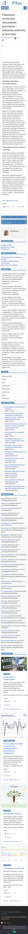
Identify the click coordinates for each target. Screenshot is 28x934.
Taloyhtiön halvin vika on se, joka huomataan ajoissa (14, 459)
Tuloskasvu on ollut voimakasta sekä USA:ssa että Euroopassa (13, 336)
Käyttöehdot (16, 912)
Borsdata (3, 259)
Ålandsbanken (5, 535)
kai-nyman (19, 37)
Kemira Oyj (4, 596)
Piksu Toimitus (14, 780)
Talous (4, 395)
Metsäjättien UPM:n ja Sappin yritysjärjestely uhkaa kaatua (13, 446)
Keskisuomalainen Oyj (7, 626)
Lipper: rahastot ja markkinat (9, 265)
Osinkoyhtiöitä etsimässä (12, 814)
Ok (14, 931)
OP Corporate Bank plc (7, 591)
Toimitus (9, 912)
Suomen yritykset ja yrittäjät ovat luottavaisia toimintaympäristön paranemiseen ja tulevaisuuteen (13, 748)
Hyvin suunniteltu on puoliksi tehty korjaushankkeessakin (15, 481)
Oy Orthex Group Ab (6, 565)
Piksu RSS (7, 923)
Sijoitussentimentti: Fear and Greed (11, 257)
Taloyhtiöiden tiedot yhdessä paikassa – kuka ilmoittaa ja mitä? (15, 440)
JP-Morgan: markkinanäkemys (10, 261)
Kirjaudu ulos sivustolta (8, 247)
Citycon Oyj (4, 631)
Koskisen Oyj (5, 503)
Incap (2, 499)
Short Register (5, 263)
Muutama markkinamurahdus (14, 217)
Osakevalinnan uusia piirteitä (13, 868)
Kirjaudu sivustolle (6, 245)
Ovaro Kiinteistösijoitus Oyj (9, 641)
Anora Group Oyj (5, 528)
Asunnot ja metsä (7, 376)
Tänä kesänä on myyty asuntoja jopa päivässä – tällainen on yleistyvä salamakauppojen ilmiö (15, 426)
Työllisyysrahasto (6, 575)
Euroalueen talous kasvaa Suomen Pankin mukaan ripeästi (15, 222)
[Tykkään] (3, 40)
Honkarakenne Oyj (6, 523)
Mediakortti (4, 914)
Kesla (2, 518)
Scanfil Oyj (4, 540)
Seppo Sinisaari (14, 841)
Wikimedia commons (12, 201)
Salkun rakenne (6, 389)
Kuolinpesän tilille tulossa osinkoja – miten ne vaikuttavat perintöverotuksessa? (15, 473)
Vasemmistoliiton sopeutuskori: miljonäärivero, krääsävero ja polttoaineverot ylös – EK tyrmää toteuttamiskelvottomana (14, 416)
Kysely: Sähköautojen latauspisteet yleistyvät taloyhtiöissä (15, 466)
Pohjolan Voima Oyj (6, 586)
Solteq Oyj (4, 646)
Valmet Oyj (4, 555)
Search (25, 8)
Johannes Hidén (15, 709)
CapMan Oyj (4, 606)
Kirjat (3, 383)
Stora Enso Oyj (5, 616)
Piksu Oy (3, 912)
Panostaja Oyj (5, 508)
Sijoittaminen (5, 392)
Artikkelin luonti (5, 249)
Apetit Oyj (4, 513)
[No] (26, 929)
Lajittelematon (6, 386)
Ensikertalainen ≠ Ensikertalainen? (9, 678)
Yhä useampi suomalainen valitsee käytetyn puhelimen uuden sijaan (15, 487)
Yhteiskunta (5, 398)
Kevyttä (4, 379)
